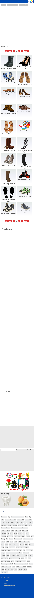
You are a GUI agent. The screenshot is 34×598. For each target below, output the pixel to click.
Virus (13, 566)
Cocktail (8, 528)
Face (19, 536)
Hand (15, 542)
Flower (11, 539)
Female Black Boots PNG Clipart (25, 167)
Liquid (17, 547)
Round (18, 558)
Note (27, 550)
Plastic (3, 555)
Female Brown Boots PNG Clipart (9, 183)
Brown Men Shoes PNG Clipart (24, 112)
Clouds (3, 528)
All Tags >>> (4, 572)
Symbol (24, 564)
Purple (25, 555)
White (2, 569)
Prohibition (13, 555)
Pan (16, 553)
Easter (20, 533)
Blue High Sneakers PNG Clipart (8, 82)
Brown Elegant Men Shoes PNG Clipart (8, 93)
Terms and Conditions (9, 585)
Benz (26, 517)
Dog (8, 533)
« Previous (8, 51)
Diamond (3, 533)
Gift (24, 539)
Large (2, 547)
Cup (16, 531)
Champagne (4, 525)
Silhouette (7, 561)
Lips (14, 547)
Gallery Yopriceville (12, 5)
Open (31, 550)
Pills (24, 553)
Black (2, 519)
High (6, 544)
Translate (30, 450)
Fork (21, 539)
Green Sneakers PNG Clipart (24, 196)
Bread (30, 519)
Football (16, 539)
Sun (19, 564)
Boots (14, 519)
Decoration (25, 531)
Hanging (20, 542)
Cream (8, 531)
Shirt (29, 558)
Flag (7, 539)
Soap (28, 561)
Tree (9, 566)
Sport (7, 564)
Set (26, 558)
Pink (28, 553)
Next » (26, 51)
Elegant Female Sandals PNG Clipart (25, 151)
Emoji (27, 533)
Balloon (16, 517)
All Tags (6, 580)
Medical (27, 547)
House (10, 544)
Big (30, 517)
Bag (9, 517)
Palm (13, 553)
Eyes (15, 536)
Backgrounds (23, 5)
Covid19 (3, 531)
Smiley (24, 561)
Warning (18, 566)
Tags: (4, 512)
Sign (2, 561)
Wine (12, 569)
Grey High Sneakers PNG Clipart (8, 213)
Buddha (12, 522)
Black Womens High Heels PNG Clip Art (24, 67)
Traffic (30, 564)
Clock (26, 525)
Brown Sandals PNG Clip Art (8, 134)
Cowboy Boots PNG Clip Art (9, 150)
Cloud (30, 525)
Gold (32, 539)
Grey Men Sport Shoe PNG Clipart (24, 211)
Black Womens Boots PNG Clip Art (8, 69)
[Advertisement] (17, 24)
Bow (23, 519)
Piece (20, 553)
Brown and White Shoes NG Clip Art (24, 85)
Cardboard (29, 522)
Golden (3, 542)
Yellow (25, 569)
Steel (11, 564)
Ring (10, 558)
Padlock (8, 553)
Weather (23, 566)
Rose (14, 558)
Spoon (2, 564)
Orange (3, 553)
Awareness (4, 517)
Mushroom (19, 550)
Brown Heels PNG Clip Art (25, 96)
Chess (10, 525)
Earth (15, 533)
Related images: (7, 229)
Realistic (30, 555)
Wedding (29, 566)
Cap (22, 522)
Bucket (7, 522)
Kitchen (22, 544)
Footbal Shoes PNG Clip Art (24, 179)
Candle (17, 522)
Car (25, 522)
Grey (11, 542)
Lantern (31, 544)
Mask (22, 547)
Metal (9, 550)
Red (2, 558)
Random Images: (6, 494)
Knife (26, 544)
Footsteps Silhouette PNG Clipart (8, 200)
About (5, 583)
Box (26, 519)
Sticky (15, 564)
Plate (7, 555)
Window (7, 569)
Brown (2, 522)
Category (5, 391)
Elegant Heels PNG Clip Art (8, 165)
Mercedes (3, 550)
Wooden (20, 569)
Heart (28, 542)
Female (28, 536)
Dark (20, 531)
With (15, 569)
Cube (12, 531)
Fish (32, 536)
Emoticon (3, 536)
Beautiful (22, 517)
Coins (12, 528)
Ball (12, 517)
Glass (27, 539)
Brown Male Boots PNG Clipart (8, 113)
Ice (14, 544)
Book (10, 519)
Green (7, 542)
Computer (18, 528)
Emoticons (10, 536)
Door (11, 533)
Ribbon (6, 558)
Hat (24, 542)
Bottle (18, 519)
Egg (24, 533)
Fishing (3, 539)
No (24, 550)
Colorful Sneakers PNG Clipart (25, 131)
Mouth (13, 550)
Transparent (4, 566)
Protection (19, 555)
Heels (2, 544)
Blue (6, 519)
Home (3, 5)
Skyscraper (18, 561)
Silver (12, 561)
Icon (18, 544)
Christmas (20, 525)
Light (10, 547)
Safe (22, 558)
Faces (23, 536)
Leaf (6, 547)
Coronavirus (25, 528)
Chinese (15, 525)
